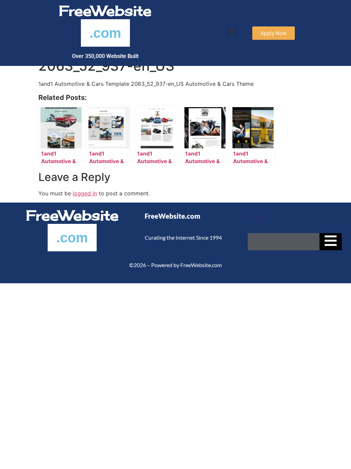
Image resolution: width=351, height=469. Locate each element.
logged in (85, 193)
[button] (232, 31)
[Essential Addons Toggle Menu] (330, 241)
